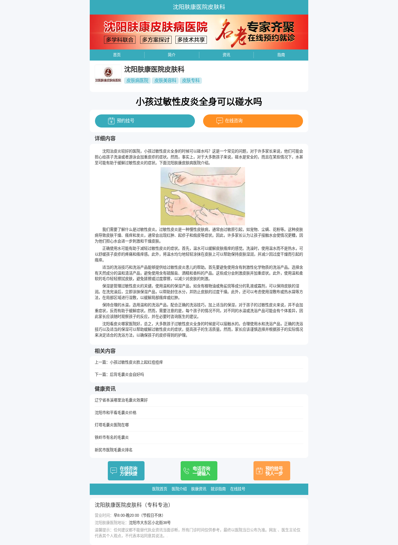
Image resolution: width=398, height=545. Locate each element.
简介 (171, 55)
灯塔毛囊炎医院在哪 (112, 425)
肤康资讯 (198, 489)
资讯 (226, 55)
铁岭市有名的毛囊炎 (112, 437)
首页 (117, 55)
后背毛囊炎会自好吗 (127, 374)
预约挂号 (125, 120)
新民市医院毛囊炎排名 (114, 450)
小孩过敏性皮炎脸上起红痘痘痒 (136, 362)
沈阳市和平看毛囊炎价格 (115, 412)
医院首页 (159, 489)
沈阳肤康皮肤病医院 (184, 163)
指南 (281, 55)
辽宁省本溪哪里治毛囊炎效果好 (121, 400)
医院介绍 (179, 489)
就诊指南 (218, 489)
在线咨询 (233, 120)
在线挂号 (237, 489)
